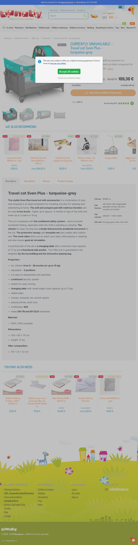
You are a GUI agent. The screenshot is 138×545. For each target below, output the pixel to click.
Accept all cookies (69, 71)
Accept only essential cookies (69, 77)
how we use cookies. (58, 63)
